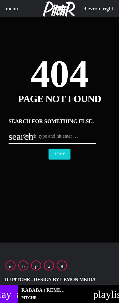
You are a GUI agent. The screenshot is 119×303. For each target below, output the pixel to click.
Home (59, 154)
